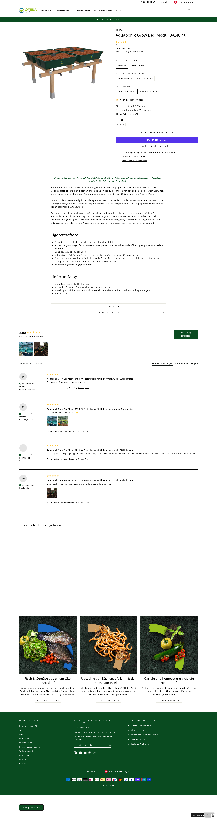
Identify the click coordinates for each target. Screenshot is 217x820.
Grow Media (123, 86)
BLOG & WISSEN (105, 10)
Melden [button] (81, 388)
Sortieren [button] (24, 363)
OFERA (119, 30)
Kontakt (119, 10)
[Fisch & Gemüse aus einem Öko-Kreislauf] (48, 645)
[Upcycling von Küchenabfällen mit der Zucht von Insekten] (108, 645)
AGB (21, 734)
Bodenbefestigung (127, 61)
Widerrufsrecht (26, 751)
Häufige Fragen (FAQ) (108, 306)
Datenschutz (24, 738)
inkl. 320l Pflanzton (149, 91)
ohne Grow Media (126, 91)
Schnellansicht (40, 573)
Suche (22, 730)
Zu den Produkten (48, 700)
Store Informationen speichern (134, 161)
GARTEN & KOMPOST (85, 10)
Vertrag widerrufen (31, 807)
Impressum (24, 755)
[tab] (162, 364)
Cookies (22, 763)
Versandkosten (136, 51)
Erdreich (122, 65)
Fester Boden (137, 65)
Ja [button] (76, 388)
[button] (157, 44)
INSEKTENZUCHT (64, 10)
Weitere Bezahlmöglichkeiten (156, 146)
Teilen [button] (87, 388)
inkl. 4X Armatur (145, 78)
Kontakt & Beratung (108, 312)
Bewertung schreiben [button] (186, 334)
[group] (32, 332)
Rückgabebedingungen (29, 747)
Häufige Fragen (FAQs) (29, 726)
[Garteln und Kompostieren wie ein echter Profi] (169, 645)
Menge (120, 120)
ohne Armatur (125, 78)
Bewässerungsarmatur (130, 73)
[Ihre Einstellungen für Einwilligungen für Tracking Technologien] (213, 816)
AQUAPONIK (46, 10)
